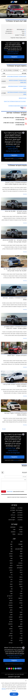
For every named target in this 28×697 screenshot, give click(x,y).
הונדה (11, 586)
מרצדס (10, 607)
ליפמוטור (20, 598)
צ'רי (21, 636)
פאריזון (10, 621)
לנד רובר (10, 598)
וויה (21, 589)
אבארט (10, 553)
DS (11, 542)
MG (11, 549)
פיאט (21, 631)
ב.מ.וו (21, 570)
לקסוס (10, 600)
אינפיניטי (20, 563)
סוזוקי (21, 614)
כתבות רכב (19, 512)
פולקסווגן (20, 626)
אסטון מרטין (19, 568)
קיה (11, 638)
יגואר (11, 593)
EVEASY (20, 544)
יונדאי (21, 596)
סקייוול (10, 619)
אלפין (11, 565)
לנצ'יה (21, 600)
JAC (11, 546)
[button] (19, 668)
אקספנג (10, 568)
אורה (11, 558)
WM (11, 551)
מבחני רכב (19, 515)
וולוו (11, 589)
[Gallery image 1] (2, 15)
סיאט (11, 614)
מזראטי (10, 603)
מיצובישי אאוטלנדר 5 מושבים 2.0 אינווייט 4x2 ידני (16, 76)
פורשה (20, 628)
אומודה (10, 556)
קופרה (21, 638)
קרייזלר (20, 640)
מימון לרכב (12, 510)
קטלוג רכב (20, 508)
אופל (21, 558)
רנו (21, 643)
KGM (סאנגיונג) (18, 549)
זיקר (21, 591)
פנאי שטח (20, 534)
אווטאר (20, 556)
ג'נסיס (21, 577)
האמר (11, 584)
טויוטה (11, 591)
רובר (11, 640)
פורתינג (10, 628)
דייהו (11, 582)
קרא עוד (25, 194)
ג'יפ (11, 575)
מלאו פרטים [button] (16, 663)
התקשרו (14, 56)
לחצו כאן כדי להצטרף (14, 677)
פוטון (21, 624)
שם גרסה (24, 73)
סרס (21, 621)
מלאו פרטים (15, 60)
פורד (11, 626)
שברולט (10, 643)
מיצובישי (10, 605)
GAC (11, 544)
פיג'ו (11, 631)
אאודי (21, 553)
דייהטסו (20, 584)
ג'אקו (11, 572)
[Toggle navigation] (26, 2)
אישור (14, 694)
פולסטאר (10, 624)
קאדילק (10, 636)
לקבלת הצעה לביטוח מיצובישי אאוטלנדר (17, 105)
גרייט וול (10, 577)
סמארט (10, 617)
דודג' (11, 579)
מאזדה (20, 603)
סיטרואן (20, 617)
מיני (21, 605)
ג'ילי (21, 575)
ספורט (21, 532)
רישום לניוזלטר (11, 520)
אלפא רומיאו (19, 565)
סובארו (10, 612)
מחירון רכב (20, 520)
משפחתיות (12, 527)
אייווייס (11, 561)
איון (21, 561)
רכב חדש (13, 515)
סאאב (21, 612)
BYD (21, 541)
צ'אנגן (11, 633)
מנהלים (20, 529)
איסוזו (11, 563)
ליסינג (13, 512)
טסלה (21, 593)
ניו (21, 610)
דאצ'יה (20, 579)
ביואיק (11, 570)
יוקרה (14, 529)
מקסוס (20, 607)
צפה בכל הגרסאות (22, 98)
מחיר (4, 73)
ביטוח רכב (12, 508)
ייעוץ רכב (13, 517)
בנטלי (21, 572)
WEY (21, 551)
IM (21, 546)
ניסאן (11, 610)
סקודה (21, 619)
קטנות (21, 527)
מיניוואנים (13, 532)
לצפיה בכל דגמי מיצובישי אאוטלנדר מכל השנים (15, 101)
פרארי (21, 633)
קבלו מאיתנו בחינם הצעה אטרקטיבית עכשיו (11, 51)
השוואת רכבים (19, 510)
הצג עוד (4, 429)
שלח (3, 491)
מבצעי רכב (19, 517)
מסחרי (13, 534)
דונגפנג (20, 582)
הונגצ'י (21, 586)
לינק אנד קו (9, 596)
